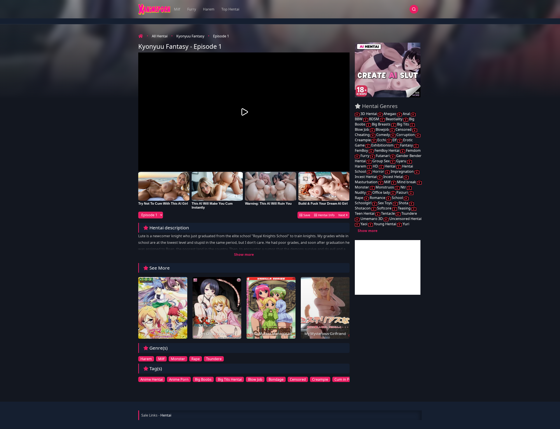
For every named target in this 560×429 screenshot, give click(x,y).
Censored (298, 379)
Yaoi (364, 223)
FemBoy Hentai (387, 150)
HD (375, 166)
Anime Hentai (151, 379)
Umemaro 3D (372, 218)
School (397, 197)
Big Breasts (381, 124)
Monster (178, 358)
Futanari (382, 155)
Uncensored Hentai (405, 218)
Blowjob (382, 129)
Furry (191, 9)
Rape (195, 358)
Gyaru (401, 161)
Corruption (406, 134)
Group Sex (380, 161)
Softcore (384, 208)
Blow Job (255, 379)
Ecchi (381, 140)
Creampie (320, 379)
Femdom (413, 150)
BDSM (374, 119)
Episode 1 (221, 36)
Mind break (406, 182)
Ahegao (390, 113)
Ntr (403, 187)
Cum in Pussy (345, 379)
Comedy (383, 134)
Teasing (404, 208)
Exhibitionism (382, 145)
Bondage (276, 379)
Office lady (381, 192)
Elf (394, 140)
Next (342, 215)
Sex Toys (385, 203)
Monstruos (385, 187)
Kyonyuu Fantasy (190, 36)
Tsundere (214, 358)
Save (306, 215)
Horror (378, 171)
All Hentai (160, 36)
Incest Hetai (393, 176)
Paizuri (402, 192)
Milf (177, 9)
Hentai (390, 166)
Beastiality (394, 119)
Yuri (405, 223)
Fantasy (406, 145)
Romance (377, 197)
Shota (403, 203)
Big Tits (403, 124)
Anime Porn (179, 379)
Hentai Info (325, 215)
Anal (406, 113)
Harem (208, 9)
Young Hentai (385, 223)
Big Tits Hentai (230, 379)
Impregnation (402, 171)
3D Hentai (369, 113)
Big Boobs (203, 379)
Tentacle (388, 213)
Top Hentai (230, 9)
